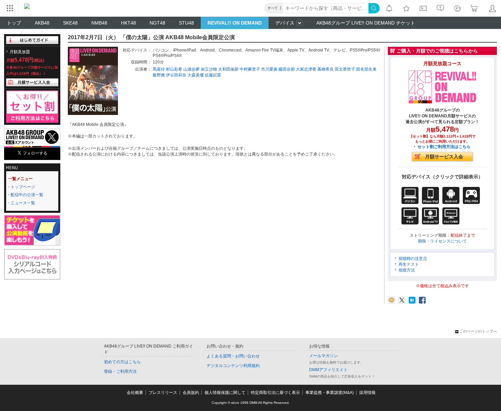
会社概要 (135, 392)
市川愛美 (269, 69)
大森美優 (195, 75)
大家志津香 (306, 69)
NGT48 (157, 23)
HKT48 (128, 23)
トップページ (23, 187)
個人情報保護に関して (224, 392)
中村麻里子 (250, 69)
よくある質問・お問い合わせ (233, 356)
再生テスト (408, 264)
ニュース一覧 (23, 203)
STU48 (186, 23)
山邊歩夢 (191, 69)
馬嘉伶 (159, 69)
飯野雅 (159, 75)
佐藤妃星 (213, 75)
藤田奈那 (286, 69)
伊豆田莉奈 (176, 75)
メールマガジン (323, 355)
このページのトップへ (478, 331)
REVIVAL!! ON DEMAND (235, 23)
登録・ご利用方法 (120, 371)
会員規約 (191, 392)
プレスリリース (163, 392)
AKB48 (42, 23)
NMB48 (99, 23)
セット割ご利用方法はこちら (444, 146)
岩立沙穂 (209, 69)
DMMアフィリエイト (328, 369)
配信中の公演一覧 (27, 194)
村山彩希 (174, 69)
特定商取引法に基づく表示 (275, 392)
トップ (14, 23)
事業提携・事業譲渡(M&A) (329, 392)
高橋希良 (325, 69)
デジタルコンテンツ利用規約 (233, 365)
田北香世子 (345, 69)
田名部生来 (366, 69)
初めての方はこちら (122, 361)
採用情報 (367, 392)
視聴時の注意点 (412, 258)
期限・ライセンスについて (442, 241)
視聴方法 (406, 270)
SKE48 (70, 23)
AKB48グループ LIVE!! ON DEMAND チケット (365, 23)
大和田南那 (228, 69)
